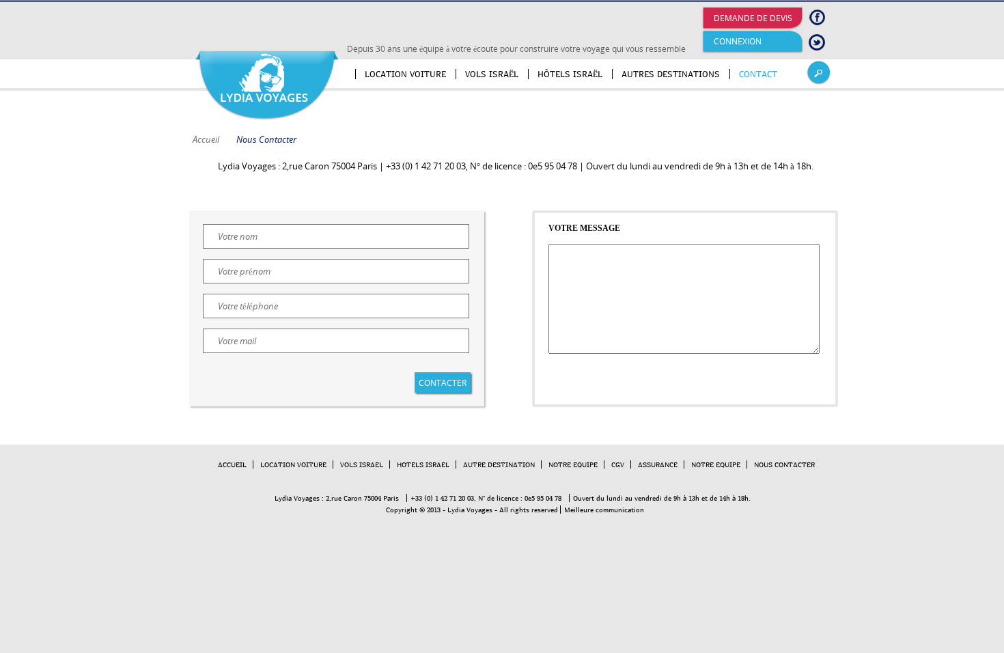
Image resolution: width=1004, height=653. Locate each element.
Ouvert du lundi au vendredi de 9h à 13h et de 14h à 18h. (662, 498)
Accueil (346, 74)
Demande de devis (753, 18)
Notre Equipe (573, 464)
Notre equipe (715, 464)
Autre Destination (499, 464)
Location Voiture (293, 464)
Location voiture (405, 74)
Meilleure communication (604, 509)
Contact (758, 74)
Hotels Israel (423, 464)
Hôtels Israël (570, 74)
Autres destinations (671, 74)
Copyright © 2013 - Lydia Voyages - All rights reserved (472, 509)
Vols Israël (491, 74)
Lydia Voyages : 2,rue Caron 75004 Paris (337, 498)
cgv (617, 464)
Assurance (658, 464)
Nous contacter (784, 464)
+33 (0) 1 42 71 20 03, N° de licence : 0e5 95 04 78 (485, 498)
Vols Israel (361, 464)
